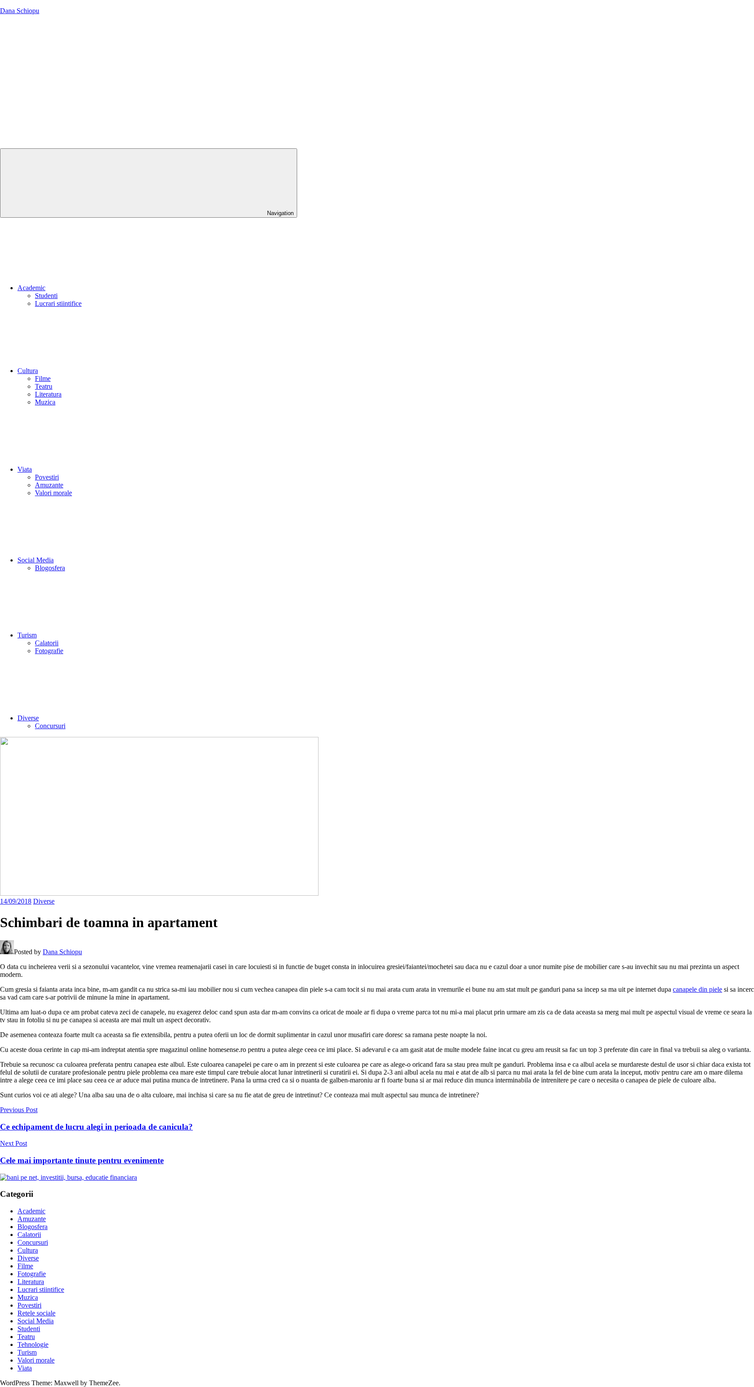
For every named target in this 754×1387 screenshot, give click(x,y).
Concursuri (50, 725)
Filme (43, 378)
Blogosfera (50, 568)
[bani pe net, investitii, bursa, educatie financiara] (68, 1177)
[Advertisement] (377, 83)
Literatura (48, 394)
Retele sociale (36, 1313)
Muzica (45, 402)
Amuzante (49, 485)
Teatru (43, 386)
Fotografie (49, 650)
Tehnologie (32, 1344)
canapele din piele (697, 989)
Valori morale (53, 493)
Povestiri (47, 477)
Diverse (28, 718)
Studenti (46, 295)
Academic (31, 287)
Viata (24, 469)
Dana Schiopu (19, 10)
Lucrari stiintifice (58, 303)
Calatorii (46, 643)
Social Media (35, 560)
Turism (27, 635)
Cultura (27, 370)
